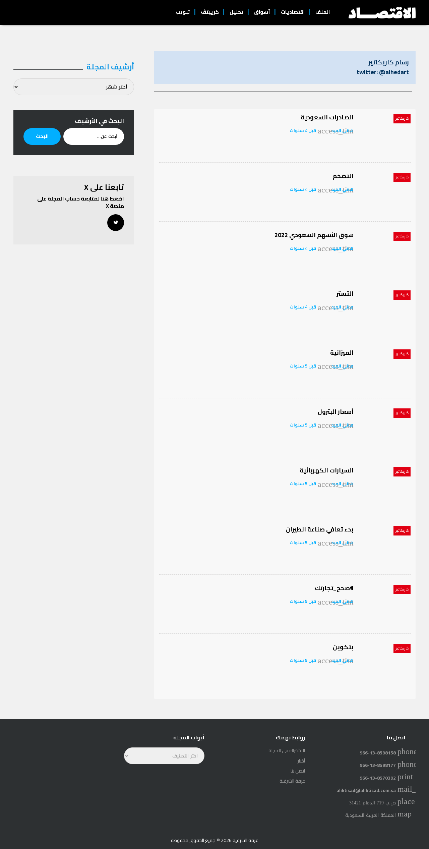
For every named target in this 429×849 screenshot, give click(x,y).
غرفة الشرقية (292, 781)
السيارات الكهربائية (327, 470)
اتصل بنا (298, 771)
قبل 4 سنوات (303, 130)
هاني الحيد (342, 130)
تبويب (183, 12)
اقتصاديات (293, 12)
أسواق (262, 12)
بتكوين (343, 647)
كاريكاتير (402, 118)
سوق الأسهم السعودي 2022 (314, 234)
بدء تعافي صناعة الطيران (320, 529)
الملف (322, 12)
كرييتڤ (210, 12)
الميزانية (342, 352)
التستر (345, 293)
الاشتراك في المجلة (286, 750)
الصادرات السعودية (327, 117)
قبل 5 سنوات (303, 366)
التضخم (343, 175)
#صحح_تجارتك (334, 587)
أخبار (301, 760)
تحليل (236, 12)
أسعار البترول (336, 411)
